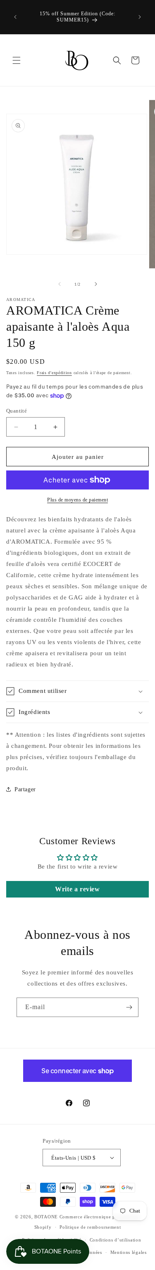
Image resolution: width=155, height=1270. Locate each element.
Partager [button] (25, 789)
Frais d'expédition (54, 372)
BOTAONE (46, 1216)
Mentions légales (128, 1252)
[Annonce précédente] (15, 17)
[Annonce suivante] (140, 17)
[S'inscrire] (129, 1007)
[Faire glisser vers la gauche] (59, 284)
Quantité (16, 411)
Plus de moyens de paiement (77, 500)
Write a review (77, 889)
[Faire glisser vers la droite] (96, 284)
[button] (16, 60)
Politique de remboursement (90, 1227)
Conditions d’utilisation (115, 1239)
